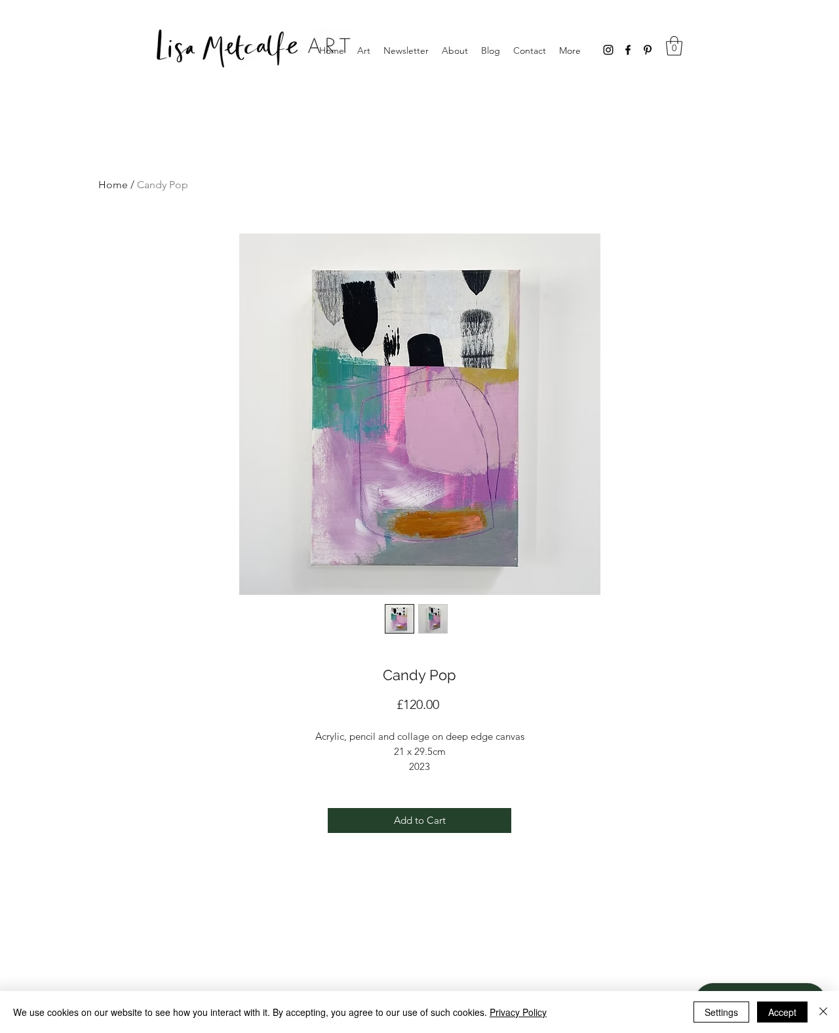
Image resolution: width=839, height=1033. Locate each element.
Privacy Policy (518, 1012)
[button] (674, 46)
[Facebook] (627, 49)
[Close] (823, 1012)
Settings (721, 1012)
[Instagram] (608, 49)
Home (113, 184)
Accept (782, 1012)
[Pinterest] (647, 49)
